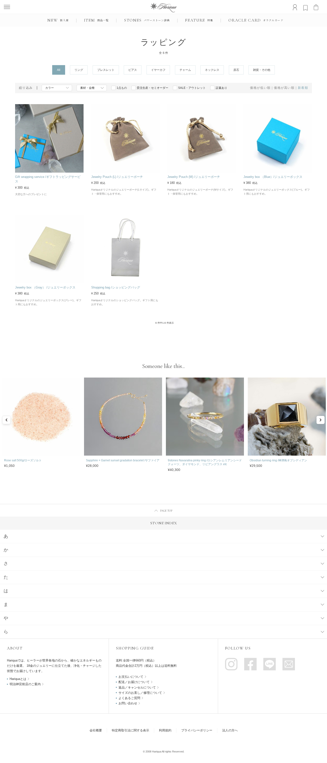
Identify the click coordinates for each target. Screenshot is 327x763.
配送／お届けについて (134, 682)
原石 (236, 70)
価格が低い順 (260, 88)
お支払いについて (130, 676)
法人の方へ (230, 730)
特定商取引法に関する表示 (130, 730)
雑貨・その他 (261, 70)
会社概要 (96, 730)
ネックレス (212, 70)
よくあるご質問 (129, 698)
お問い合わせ (127, 703)
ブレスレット (105, 70)
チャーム (185, 70)
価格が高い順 (284, 88)
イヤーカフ (158, 70)
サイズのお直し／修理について (140, 693)
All (58, 70)
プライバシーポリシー (196, 730)
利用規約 (165, 730)
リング (78, 70)
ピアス (132, 70)
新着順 (303, 88)
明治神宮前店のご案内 (25, 684)
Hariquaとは (18, 679)
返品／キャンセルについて (137, 687)
